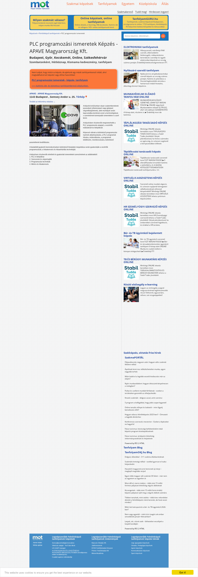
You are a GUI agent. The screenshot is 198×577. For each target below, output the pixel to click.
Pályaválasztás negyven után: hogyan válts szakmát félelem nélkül (145, 363)
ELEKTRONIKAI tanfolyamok (141, 47)
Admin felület (37, 542)
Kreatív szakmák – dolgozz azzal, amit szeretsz (143, 398)
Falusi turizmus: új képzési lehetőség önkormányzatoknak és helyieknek (139, 437)
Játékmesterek (97, 545)
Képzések (33, 33)
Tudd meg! (141, 11)
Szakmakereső (125, 11)
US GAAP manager (59, 548)
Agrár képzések (136, 548)
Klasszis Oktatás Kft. (99, 543)
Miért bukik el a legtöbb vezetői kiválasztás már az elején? (145, 377)
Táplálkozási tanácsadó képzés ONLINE (142, 153)
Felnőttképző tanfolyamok (49, 33)
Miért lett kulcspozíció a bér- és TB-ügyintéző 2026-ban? (145, 508)
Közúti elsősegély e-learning (140, 284)
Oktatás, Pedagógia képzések (141, 545)
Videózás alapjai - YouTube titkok (63, 545)
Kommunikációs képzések (140, 551)
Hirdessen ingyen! (159, 11)
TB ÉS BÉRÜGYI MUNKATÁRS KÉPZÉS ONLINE (145, 261)
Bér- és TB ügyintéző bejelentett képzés (143, 234)
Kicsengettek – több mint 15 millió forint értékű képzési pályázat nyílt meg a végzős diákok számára (146, 491)
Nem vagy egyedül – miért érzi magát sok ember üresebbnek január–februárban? (144, 515)
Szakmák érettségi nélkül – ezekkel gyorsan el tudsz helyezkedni (145, 462)
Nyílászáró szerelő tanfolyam (141, 70)
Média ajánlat (37, 545)
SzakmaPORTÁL (134, 357)
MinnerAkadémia (97, 553)
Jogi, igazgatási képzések (140, 543)
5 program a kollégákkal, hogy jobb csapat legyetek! (145, 402)
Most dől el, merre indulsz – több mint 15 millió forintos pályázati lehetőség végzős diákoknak (143, 484)
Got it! (182, 572)
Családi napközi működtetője (62, 557)
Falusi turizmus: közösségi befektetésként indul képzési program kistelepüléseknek (144, 430)
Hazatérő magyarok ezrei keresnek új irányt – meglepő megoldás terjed (143, 470)
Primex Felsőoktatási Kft (100, 551)
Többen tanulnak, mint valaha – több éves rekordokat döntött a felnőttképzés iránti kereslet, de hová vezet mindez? (146, 500)
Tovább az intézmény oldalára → (42, 102)
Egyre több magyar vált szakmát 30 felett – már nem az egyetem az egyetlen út (146, 477)
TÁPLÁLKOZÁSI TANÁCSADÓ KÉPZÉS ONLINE (145, 124)
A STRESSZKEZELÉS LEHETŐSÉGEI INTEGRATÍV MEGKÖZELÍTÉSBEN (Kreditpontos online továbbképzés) (69, 552)
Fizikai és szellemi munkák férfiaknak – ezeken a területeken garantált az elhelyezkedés (144, 392)
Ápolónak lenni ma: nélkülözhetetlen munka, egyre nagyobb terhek (145, 370)
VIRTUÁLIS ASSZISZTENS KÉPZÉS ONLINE (143, 179)
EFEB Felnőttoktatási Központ (102, 548)
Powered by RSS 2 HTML (134, 443)
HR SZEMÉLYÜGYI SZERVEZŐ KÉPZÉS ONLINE (145, 208)
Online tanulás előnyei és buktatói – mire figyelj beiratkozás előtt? (144, 408)
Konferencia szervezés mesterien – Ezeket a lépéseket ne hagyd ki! (147, 422)
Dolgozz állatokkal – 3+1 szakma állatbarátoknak (144, 457)
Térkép (80, 96)
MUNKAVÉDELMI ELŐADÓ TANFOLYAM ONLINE (139, 95)
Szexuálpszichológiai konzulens (63, 543)
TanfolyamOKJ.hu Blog (138, 452)
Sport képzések (136, 553)
